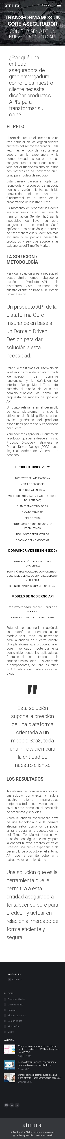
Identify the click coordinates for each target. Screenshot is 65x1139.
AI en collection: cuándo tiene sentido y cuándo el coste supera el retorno (37, 1063)
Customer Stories (16, 999)
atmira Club (14, 1026)
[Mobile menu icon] (58, 5)
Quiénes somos (15, 1004)
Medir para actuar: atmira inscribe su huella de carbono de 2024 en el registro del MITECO (38, 1049)
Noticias (12, 1010)
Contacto (16, 979)
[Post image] (9, 1049)
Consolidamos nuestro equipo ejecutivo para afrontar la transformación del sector (39, 1076)
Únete (11, 1031)
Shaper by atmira (17, 1015)
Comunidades (15, 1021)
